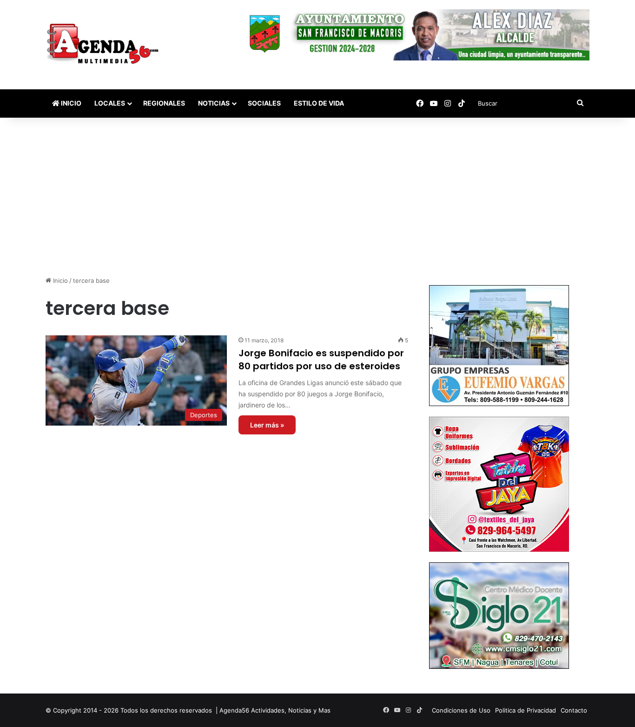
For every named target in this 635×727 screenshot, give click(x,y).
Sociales (264, 103)
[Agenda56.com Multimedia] (104, 45)
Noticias (214, 103)
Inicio (70, 103)
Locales (109, 103)
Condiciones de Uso (461, 710)
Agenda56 (234, 710)
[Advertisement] (317, 197)
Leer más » (267, 425)
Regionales (164, 103)
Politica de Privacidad (525, 710)
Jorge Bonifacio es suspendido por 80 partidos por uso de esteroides (321, 360)
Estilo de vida (319, 103)
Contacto (574, 710)
